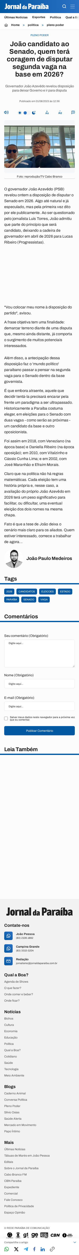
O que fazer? (12, 988)
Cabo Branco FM (15, 1174)
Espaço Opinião (14, 1212)
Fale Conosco (13, 1200)
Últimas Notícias (16, 17)
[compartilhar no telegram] (26, 1249)
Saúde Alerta (12, 1118)
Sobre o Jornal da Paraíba (21, 1168)
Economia (10, 1031)
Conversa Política (15, 1099)
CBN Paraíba (12, 1181)
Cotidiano (10, 1056)
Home (15, 25)
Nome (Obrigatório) (19, 675)
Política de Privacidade (19, 1206)
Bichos (8, 1018)
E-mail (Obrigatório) (19, 697)
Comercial (11, 1193)
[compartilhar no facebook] (34, 1249)
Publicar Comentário (39, 730)
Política (55, 17)
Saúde (8, 1062)
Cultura (9, 1025)
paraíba (11, 599)
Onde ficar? (12, 1000)
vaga (44, 599)
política (33, 25)
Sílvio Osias (11, 1112)
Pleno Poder (12, 1106)
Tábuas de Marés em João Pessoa (27, 1155)
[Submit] (64, 6)
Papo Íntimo (12, 1131)
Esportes (38, 17)
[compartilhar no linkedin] (43, 1249)
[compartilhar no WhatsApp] (6, 1249)
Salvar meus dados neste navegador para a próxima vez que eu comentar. (42, 718)
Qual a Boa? (12, 1050)
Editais (8, 1162)
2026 (9, 591)
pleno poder (55, 25)
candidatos (27, 591)
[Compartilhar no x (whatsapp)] (16, 1249)
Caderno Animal (15, 1093)
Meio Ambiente (14, 1075)
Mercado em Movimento (20, 1125)
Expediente (11, 1187)
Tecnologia (11, 1069)
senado (28, 599)
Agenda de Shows (16, 981)
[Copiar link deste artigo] (52, 1249)
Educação (10, 1037)
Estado (65, 591)
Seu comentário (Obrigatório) (26, 636)
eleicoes (47, 591)
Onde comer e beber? (18, 994)
